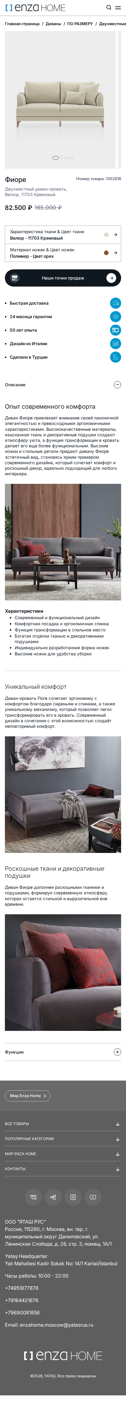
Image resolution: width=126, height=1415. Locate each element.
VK (33, 1197)
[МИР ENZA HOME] (63, 1158)
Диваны (53, 23)
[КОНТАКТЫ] (63, 1174)
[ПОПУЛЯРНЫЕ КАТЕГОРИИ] (63, 1143)
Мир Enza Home (25, 1095)
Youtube (93, 1197)
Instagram (73, 1197)
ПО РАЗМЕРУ (79, 23)
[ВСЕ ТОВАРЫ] (63, 1128)
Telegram (53, 1197)
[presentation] (63, 697)
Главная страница (22, 23)
